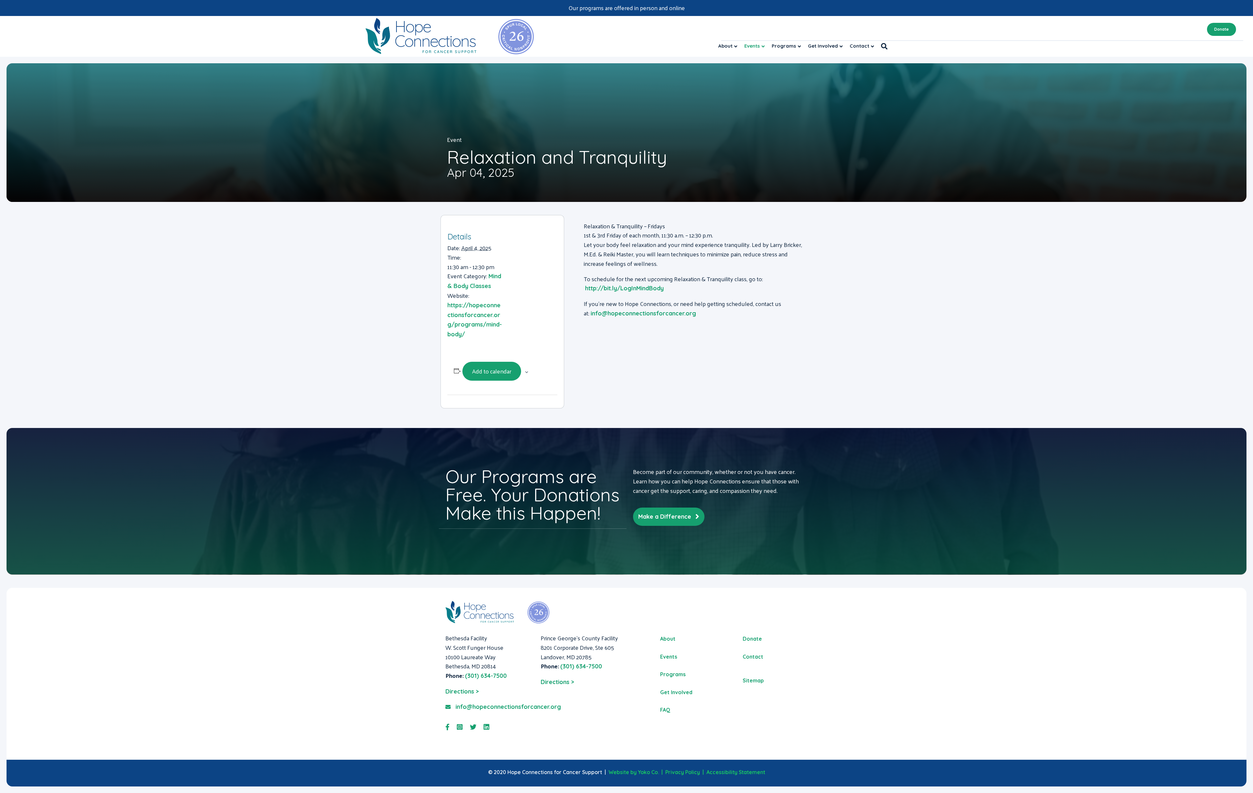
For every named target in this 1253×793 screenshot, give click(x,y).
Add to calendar (491, 371)
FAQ (665, 710)
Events (752, 46)
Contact (859, 46)
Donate (1221, 29)
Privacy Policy (682, 772)
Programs (784, 46)
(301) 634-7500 (486, 675)
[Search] (882, 46)
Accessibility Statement (735, 772)
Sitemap (753, 680)
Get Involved (823, 46)
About (725, 46)
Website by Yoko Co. (634, 772)
